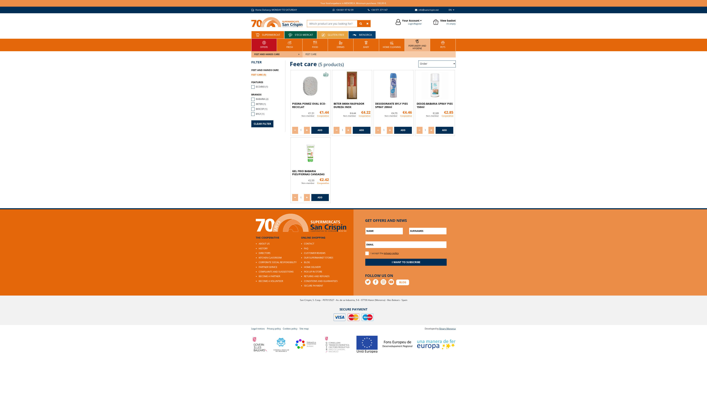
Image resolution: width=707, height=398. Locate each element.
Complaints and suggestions (276, 271)
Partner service (268, 267)
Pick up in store (313, 271)
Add (320, 130)
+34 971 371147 (379, 9)
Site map (304, 328)
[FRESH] (289, 44)
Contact (309, 243)
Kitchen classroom (270, 257)
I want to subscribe (406, 262)
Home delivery (312, 267)
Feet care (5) (258, 74)
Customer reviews (315, 253)
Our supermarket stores (318, 257)
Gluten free (335, 34)
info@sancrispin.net (428, 9)
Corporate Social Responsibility (278, 262)
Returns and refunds (317, 276)
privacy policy (391, 253)
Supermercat (270, 34)
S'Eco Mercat (303, 34)
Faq (306, 248)
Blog (307, 262)
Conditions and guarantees (321, 281)
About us (264, 243)
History (263, 248)
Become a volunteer (271, 281)
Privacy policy (274, 328)
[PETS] (443, 44)
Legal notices (258, 328)
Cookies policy (290, 328)
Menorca (365, 34)
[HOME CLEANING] (391, 44)
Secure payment (313, 285)
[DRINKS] (340, 44)
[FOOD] (315, 44)
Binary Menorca (447, 328)
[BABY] (366, 44)
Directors (264, 253)
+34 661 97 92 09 (344, 9)
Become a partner (269, 276)
